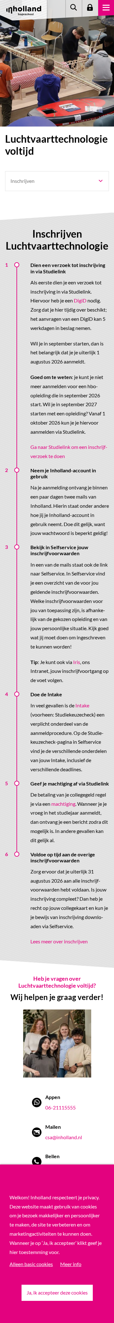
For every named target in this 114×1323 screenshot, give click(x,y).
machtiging (63, 804)
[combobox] (57, 181)
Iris (76, 662)
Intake (82, 705)
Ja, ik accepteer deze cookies (57, 1292)
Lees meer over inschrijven (59, 941)
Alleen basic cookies (31, 1264)
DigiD (80, 300)
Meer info (70, 1264)
